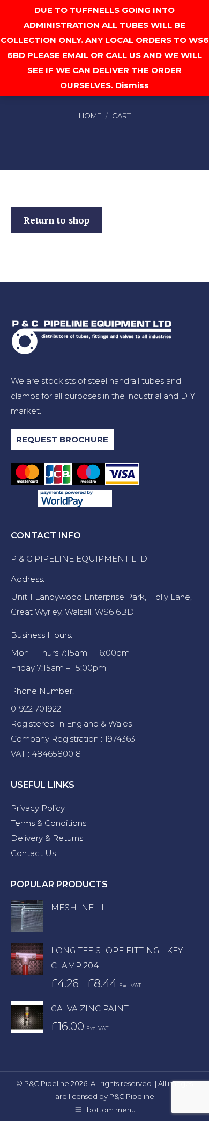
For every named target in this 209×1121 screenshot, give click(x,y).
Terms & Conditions (48, 823)
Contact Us (33, 853)
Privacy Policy (38, 808)
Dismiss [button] (132, 85)
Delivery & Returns (47, 838)
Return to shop (56, 220)
